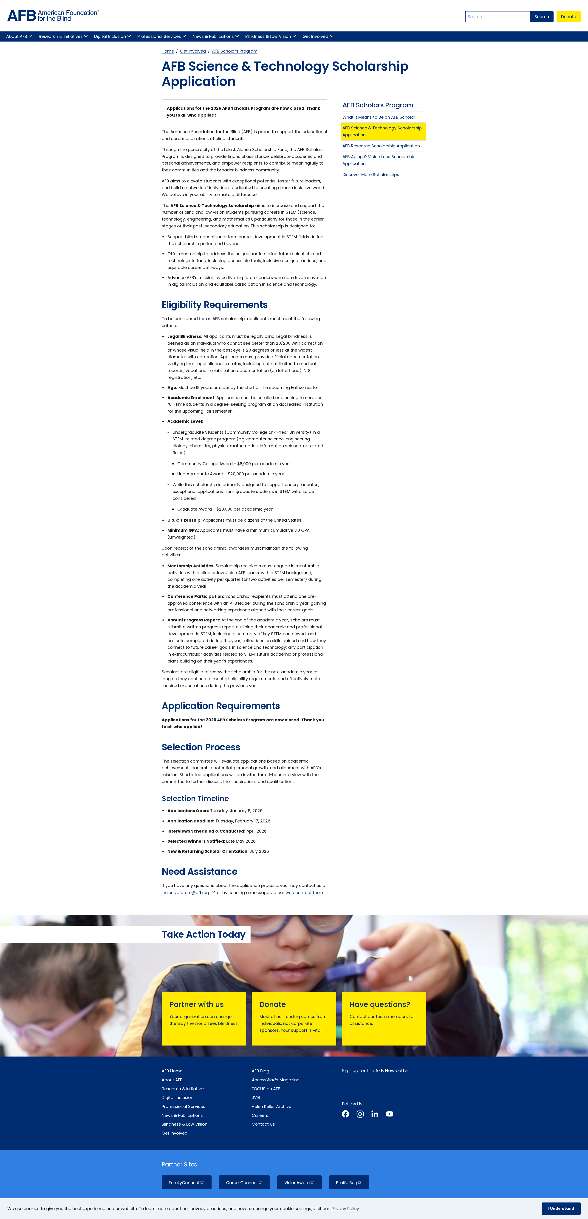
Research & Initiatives (60, 36)
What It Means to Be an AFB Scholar (378, 117)
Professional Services (159, 36)
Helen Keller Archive (271, 1106)
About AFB (16, 36)
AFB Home (172, 1071)
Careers (260, 1115)
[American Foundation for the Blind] (53, 16)
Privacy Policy (345, 1208)
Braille (346, 1182)
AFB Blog (260, 1071)
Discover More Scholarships (370, 174)
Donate (568, 17)
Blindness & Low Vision (268, 36)
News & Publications (213, 36)
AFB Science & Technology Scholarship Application (382, 131)
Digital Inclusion (110, 36)
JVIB (256, 1097)
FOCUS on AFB (266, 1089)
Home (168, 51)
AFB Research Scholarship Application (381, 146)
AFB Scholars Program (234, 51)
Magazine (275, 1080)
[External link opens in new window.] (345, 1115)
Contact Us (263, 1124)
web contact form (304, 892)
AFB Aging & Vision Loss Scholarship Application (379, 160)
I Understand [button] (561, 1208)
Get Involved (315, 36)
